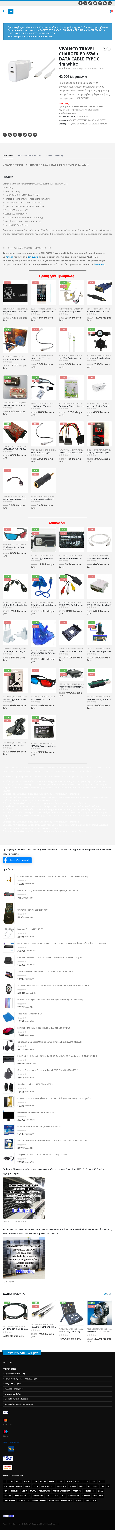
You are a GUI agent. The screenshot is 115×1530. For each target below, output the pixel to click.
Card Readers (8, 403)
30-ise (68, 124)
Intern (14, 309)
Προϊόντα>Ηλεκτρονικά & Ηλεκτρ (32, 1501)
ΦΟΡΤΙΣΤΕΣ (101, 120)
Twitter (10, 135)
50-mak (69, 1482)
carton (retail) (47, 1486)
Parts (5, 357)
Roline (61, 1329)
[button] (5, 11)
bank (93, 1482)
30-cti (18, 1482)
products (77, 1491)
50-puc (78, 1482)
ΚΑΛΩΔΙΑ (92, 120)
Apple (86, 1482)
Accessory (35, 697)
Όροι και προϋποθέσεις (15, 1374)
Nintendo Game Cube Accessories (82, 602)
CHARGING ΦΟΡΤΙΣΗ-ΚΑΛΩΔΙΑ (13, 497)
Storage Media (27, 309)
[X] (85, 3)
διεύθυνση (99, 264)
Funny (33, 403)
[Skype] (105, 3)
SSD (18, 309)
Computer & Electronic (49, 697)
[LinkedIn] (110, 3)
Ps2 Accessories (47, 602)
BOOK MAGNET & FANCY (13, 1486)
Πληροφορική (9, 1501)
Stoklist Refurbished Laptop (16, 1399)
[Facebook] (80, 3)
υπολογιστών (90, 1501)
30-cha (10, 1482)
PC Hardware (44, 1491)
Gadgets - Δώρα (42, 403)
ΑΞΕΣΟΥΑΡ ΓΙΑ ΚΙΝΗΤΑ (66, 356)
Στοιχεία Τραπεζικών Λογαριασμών (19, 1404)
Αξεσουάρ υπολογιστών (95, 403)
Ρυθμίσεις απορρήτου (14, 1389)
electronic (92, 1486)
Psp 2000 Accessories (21, 697)
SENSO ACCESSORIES (22, 1496)
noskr (24, 1491)
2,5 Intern (7, 309)
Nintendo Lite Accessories (79, 684)
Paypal (9, 257)
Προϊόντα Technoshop (27, 357)
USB (32, 356)
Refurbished (89, 1491)
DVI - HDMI (6, 1324)
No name (90, 356)
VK (35, 135)
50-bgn (51, 1482)
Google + (20, 135)
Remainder (7, 545)
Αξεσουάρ (101, 356)
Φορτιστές (103, 124)
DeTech (82, 1486)
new (5, 1491)
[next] (109, 49)
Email (30, 135)
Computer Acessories (67, 649)
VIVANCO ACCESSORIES (78, 120)
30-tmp (43, 1482)
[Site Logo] (16, 11)
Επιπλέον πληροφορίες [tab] (29, 155)
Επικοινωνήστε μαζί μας (22, 1353)
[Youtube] (95, 3)
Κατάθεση (32, 257)
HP (108, 1486)
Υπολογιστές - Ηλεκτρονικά (60, 1501)
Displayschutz (92, 450)
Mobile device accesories (56, 309)
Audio (33, 497)
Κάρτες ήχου (12, 357)
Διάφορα (77, 309)
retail (100, 1491)
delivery (72, 1486)
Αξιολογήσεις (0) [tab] (54, 155)
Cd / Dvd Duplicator (11, 446)
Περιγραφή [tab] (8, 155)
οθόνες (78, 1501)
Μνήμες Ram (79, 556)
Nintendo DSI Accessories (23, 743)
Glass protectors (38, 309)
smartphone (38, 1496)
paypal (33, 1491)
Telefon (68, 1329)
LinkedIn (15, 135)
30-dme (27, 1482)
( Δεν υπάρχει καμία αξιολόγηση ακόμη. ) (89, 68)
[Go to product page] (9, 880)
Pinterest (25, 135)
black (101, 1482)
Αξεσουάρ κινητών (66, 309)
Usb (96, 356)
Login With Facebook (19, 860)
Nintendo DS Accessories (51, 556)
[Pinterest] (90, 3)
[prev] (105, 49)
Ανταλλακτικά (73, 1496)
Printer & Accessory (61, 1491)
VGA (88, 309)
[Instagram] (100, 3)
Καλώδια (95, 124)
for (102, 1486)
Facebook (5, 135)
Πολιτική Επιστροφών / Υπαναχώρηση (21, 1379)
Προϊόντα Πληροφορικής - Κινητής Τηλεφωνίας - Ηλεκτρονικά (54, 450)
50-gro (60, 1482)
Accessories (36, 556)
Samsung (7, 1496)
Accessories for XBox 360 (69, 403)
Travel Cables (36, 1329)
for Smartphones (106, 450)
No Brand (15, 1491)
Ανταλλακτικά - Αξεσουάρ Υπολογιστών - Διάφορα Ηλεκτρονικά (82, 450)
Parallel (98, 1332)
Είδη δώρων (98, 1496)
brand (27, 1486)
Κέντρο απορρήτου (13, 1384)
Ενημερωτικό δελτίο (13, 1394)
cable (36, 1486)
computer (61, 1486)
